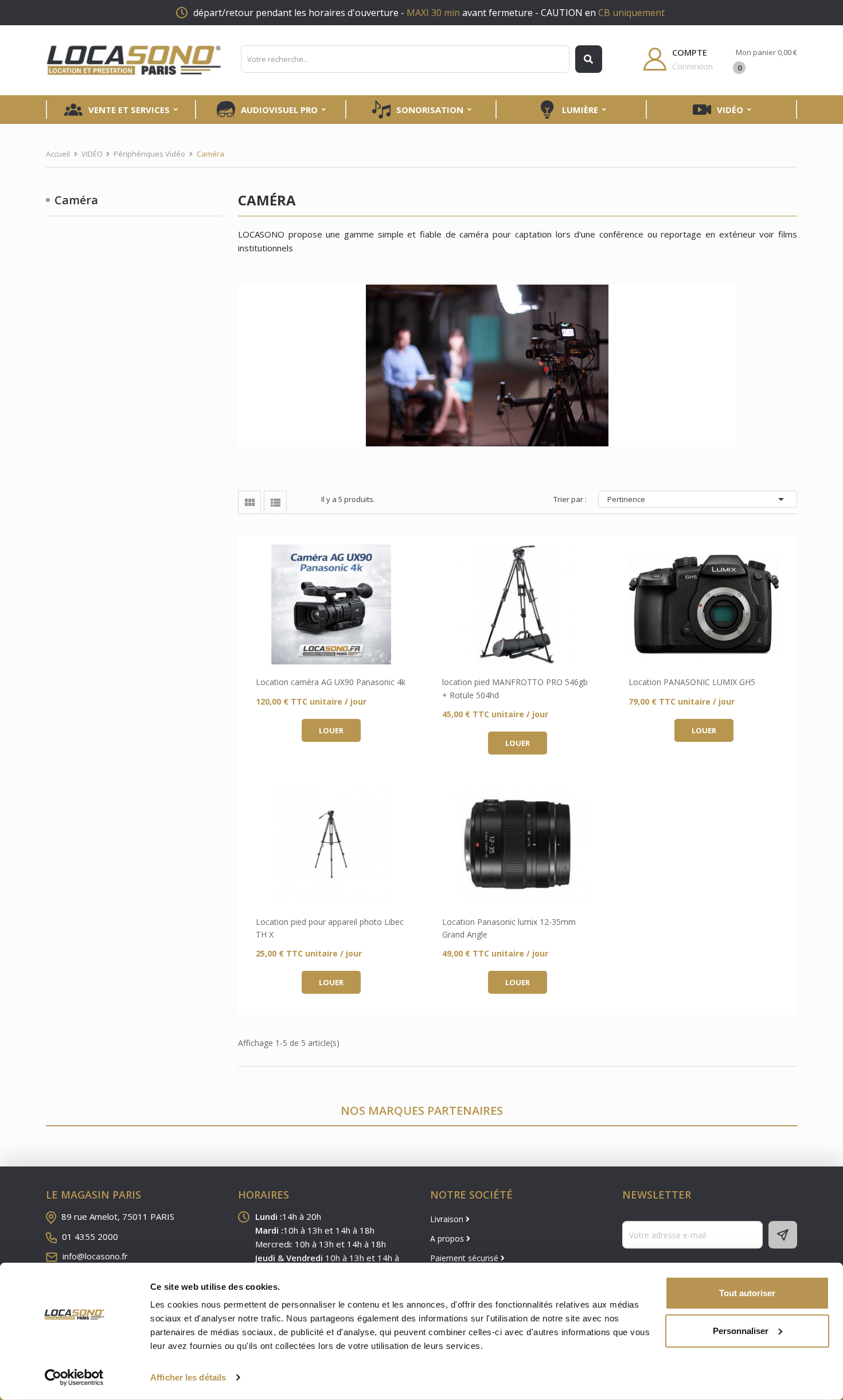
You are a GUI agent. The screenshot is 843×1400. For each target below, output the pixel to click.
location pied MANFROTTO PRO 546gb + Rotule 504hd (515, 688)
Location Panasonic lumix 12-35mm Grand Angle (509, 928)
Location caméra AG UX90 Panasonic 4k (330, 681)
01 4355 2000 (90, 1236)
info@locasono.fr (95, 1256)
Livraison (448, 1219)
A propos (448, 1238)
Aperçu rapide (331, 605)
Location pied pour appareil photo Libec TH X (330, 928)
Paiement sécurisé (465, 1258)
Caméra (76, 200)
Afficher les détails (188, 1377)
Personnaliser (740, 1330)
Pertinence (697, 499)
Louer (331, 730)
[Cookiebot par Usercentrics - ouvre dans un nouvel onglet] (74, 1377)
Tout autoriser (747, 1293)
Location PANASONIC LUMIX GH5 (692, 681)
